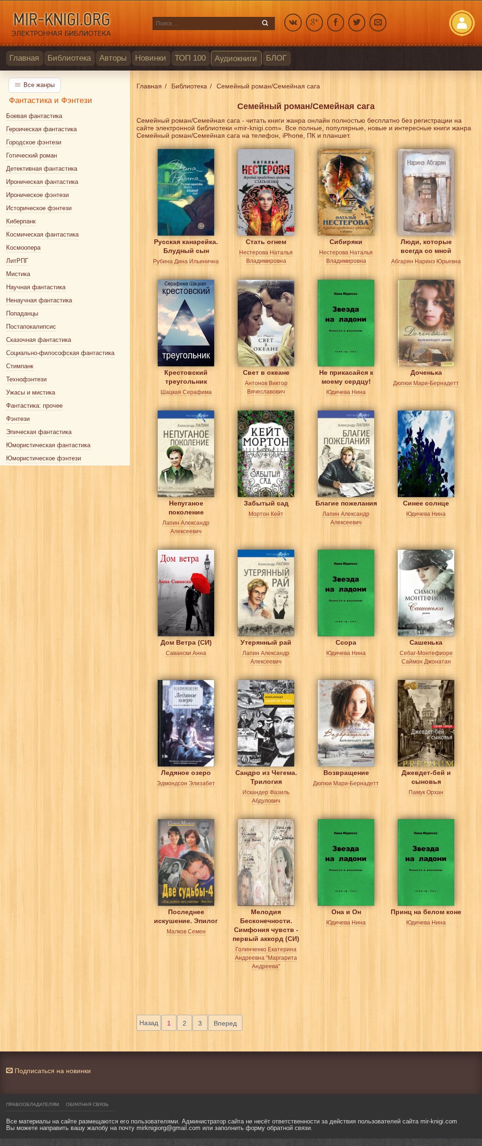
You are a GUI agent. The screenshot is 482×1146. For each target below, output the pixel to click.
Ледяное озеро (186, 772)
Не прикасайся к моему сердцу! (346, 377)
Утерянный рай (266, 642)
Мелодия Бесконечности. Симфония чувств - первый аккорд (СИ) (266, 919)
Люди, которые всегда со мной (426, 246)
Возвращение (346, 772)
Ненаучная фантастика (39, 300)
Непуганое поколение (186, 507)
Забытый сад (266, 503)
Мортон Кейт (266, 514)
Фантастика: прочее (34, 405)
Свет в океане (266, 372)
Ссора (346, 642)
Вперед (225, 1023)
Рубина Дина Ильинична (186, 261)
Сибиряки (345, 241)
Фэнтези (18, 418)
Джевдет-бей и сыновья (426, 777)
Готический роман (31, 155)
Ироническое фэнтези (37, 194)
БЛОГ (276, 58)
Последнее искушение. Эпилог (186, 916)
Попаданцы (22, 313)
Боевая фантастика (34, 115)
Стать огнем (266, 241)
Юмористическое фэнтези (43, 458)
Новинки (150, 58)
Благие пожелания (346, 503)
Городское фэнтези (33, 142)
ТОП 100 (190, 58)
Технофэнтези (26, 379)
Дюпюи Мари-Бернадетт (426, 383)
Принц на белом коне (426, 912)
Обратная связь (87, 1104)
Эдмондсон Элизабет (186, 783)
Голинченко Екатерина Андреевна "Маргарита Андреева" (266, 958)
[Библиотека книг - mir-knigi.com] (74, 23)
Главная (24, 58)
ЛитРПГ (17, 260)
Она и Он (346, 912)
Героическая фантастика (41, 129)
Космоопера (23, 247)
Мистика (18, 273)
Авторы (113, 58)
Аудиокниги (236, 58)
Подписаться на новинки (52, 1071)
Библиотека (69, 58)
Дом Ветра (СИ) (186, 642)
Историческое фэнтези (39, 208)
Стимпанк (19, 366)
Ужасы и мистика (30, 392)
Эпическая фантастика (39, 431)
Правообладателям (32, 1104)
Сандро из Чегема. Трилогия (266, 777)
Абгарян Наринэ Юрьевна (426, 261)
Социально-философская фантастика (60, 352)
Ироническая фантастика (42, 181)
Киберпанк (21, 221)
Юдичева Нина (346, 392)
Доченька (426, 372)
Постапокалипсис (31, 326)
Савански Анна (186, 653)
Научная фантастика (35, 287)
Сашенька (426, 642)
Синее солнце (426, 503)
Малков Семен (186, 931)
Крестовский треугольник (186, 377)
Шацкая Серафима (186, 392)
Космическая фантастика (42, 234)
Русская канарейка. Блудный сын (186, 246)
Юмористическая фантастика (48, 445)
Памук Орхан (426, 792)
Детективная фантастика (41, 168)
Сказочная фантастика (38, 339)
